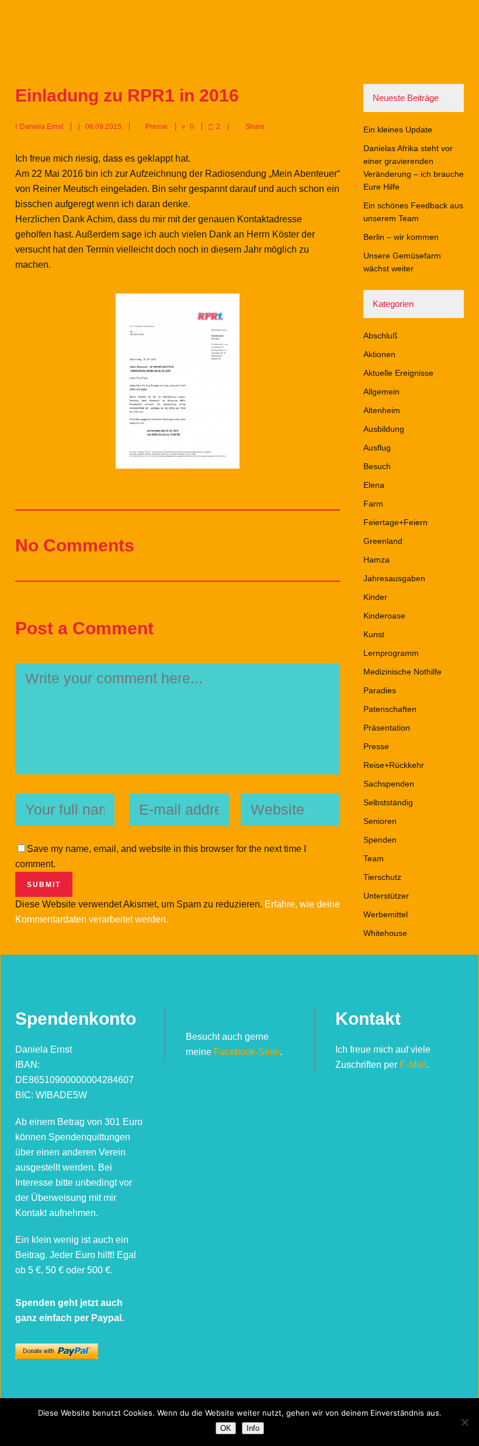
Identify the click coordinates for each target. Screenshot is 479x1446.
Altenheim (381, 410)
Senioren (380, 821)
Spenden (380, 839)
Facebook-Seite (247, 1052)
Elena (373, 485)
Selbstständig (388, 802)
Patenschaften (389, 709)
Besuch (377, 466)
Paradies (379, 690)
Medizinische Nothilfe (402, 671)
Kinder (375, 597)
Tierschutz (382, 877)
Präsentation (386, 727)
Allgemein (381, 391)
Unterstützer (386, 895)
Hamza (376, 559)
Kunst (373, 634)
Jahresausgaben (394, 578)
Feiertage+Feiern (395, 522)
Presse (156, 127)
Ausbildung (383, 429)
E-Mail (413, 1065)
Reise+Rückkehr (393, 765)
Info (253, 1428)
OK (225, 1428)
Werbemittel (385, 914)
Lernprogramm (391, 653)
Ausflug (377, 447)
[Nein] (464, 1422)
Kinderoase (384, 615)
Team (373, 858)
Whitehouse (385, 933)
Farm (373, 503)
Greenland (382, 541)
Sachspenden (388, 783)
